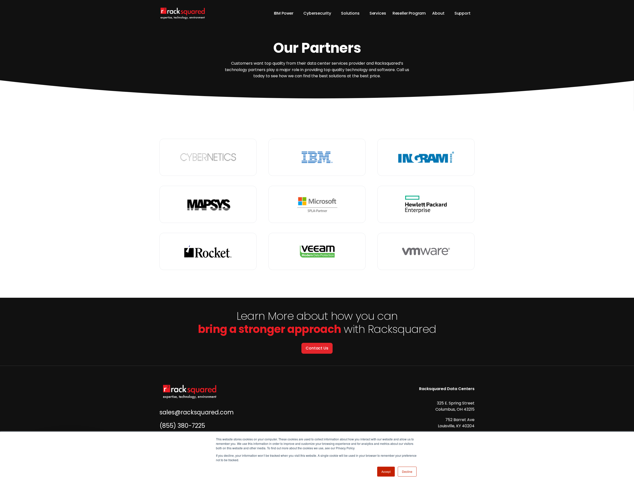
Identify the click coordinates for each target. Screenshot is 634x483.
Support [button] (462, 13)
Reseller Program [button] (409, 13)
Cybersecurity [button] (317, 13)
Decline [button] (407, 471)
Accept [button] (386, 471)
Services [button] (378, 13)
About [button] (438, 13)
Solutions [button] (350, 13)
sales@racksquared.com (196, 412)
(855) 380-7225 (182, 426)
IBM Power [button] (283, 13)
